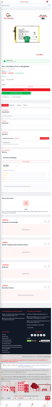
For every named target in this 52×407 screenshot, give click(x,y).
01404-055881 (30, 318)
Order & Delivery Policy (6, 340)
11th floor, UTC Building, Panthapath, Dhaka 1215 (37, 314)
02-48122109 (43, 318)
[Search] (49, 5)
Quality (3, 80)
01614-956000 (33, 316)
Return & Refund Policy (7, 341)
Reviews (25, 105)
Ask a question (44, 138)
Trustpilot (29, 338)
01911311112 (40, 316)
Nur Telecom (19, 396)
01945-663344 (5, 319)
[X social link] (35, 335)
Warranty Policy (5, 338)
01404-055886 (30, 327)
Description (12, 105)
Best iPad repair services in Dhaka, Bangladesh (12, 345)
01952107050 (15, 318)
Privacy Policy (5, 336)
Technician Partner (6, 352)
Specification (5, 105)
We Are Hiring (5, 350)
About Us (4, 334)
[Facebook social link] (32, 335)
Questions (19, 105)
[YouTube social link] (38, 335)
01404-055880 (41, 325)
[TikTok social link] (44, 335)
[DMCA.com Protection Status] (32, 341)
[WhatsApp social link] (41, 335)
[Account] (49, 2)
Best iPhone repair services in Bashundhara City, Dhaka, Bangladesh (12, 348)
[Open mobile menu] (2, 2)
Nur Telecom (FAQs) (6, 343)
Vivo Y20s (8, 71)
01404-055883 (36, 318)
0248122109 (11, 319)
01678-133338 (8, 318)
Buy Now (26, 89)
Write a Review (26, 161)
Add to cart (30, 86)
